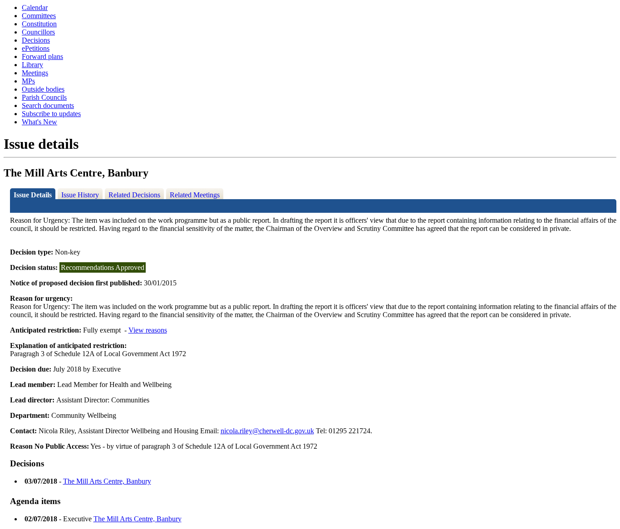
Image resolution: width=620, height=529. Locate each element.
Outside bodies (43, 89)
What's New (39, 122)
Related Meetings (195, 195)
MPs (28, 81)
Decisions (36, 40)
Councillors (38, 32)
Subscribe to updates (51, 114)
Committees (39, 16)
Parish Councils (44, 97)
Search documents (48, 105)
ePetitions (35, 48)
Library (32, 65)
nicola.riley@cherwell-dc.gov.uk (267, 431)
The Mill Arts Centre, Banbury (107, 481)
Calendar (35, 7)
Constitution (39, 24)
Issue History (80, 195)
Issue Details (33, 195)
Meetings (35, 73)
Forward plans (42, 56)
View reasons (147, 330)
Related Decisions (134, 195)
